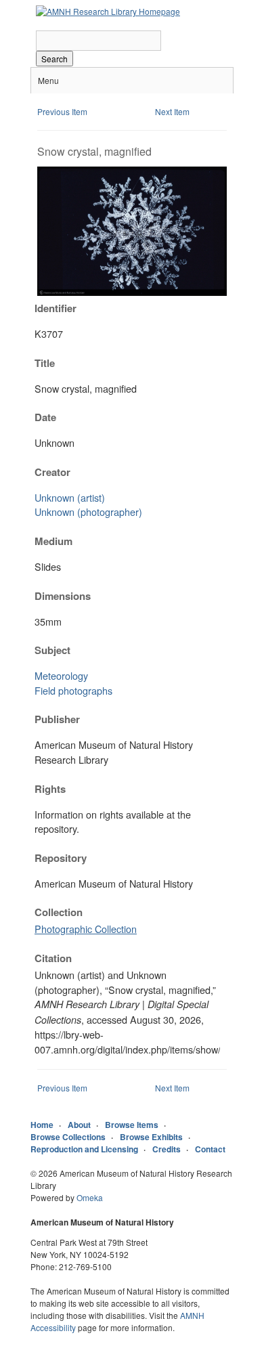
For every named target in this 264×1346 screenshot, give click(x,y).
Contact (210, 1149)
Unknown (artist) (70, 497)
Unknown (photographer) (88, 511)
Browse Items (131, 1125)
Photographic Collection (86, 928)
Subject (52, 650)
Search (54, 58)
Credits (166, 1149)
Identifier (55, 308)
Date (45, 417)
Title (45, 362)
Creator (52, 471)
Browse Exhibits (151, 1137)
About (79, 1125)
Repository (61, 857)
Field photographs (73, 690)
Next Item (172, 111)
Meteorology (61, 675)
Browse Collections (68, 1137)
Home (41, 1125)
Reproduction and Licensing (84, 1149)
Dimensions (63, 595)
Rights (50, 788)
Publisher (57, 719)
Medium (53, 541)
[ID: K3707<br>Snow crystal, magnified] (132, 292)
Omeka (89, 1197)
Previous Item (62, 111)
